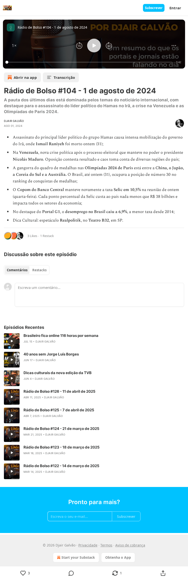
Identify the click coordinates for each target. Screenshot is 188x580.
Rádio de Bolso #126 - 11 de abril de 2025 (59, 391)
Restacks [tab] (39, 270)
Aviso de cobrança (130, 545)
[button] (14, 45)
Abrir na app (25, 77)
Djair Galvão (14, 121)
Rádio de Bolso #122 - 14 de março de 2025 (61, 465)
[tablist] (26, 270)
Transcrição (64, 77)
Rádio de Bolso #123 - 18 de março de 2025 (62, 447)
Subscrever (154, 8)
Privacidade (87, 545)
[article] (94, 341)
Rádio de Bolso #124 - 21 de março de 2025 (61, 428)
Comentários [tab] (17, 270)
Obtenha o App (118, 557)
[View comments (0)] (71, 573)
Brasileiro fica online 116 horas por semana (61, 335)
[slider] (89, 62)
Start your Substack (78, 557)
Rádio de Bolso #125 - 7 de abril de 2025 (59, 410)
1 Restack (47, 236)
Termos (106, 545)
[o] (12, 341)
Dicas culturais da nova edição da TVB (58, 372)
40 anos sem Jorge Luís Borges (51, 354)
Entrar (175, 7)
